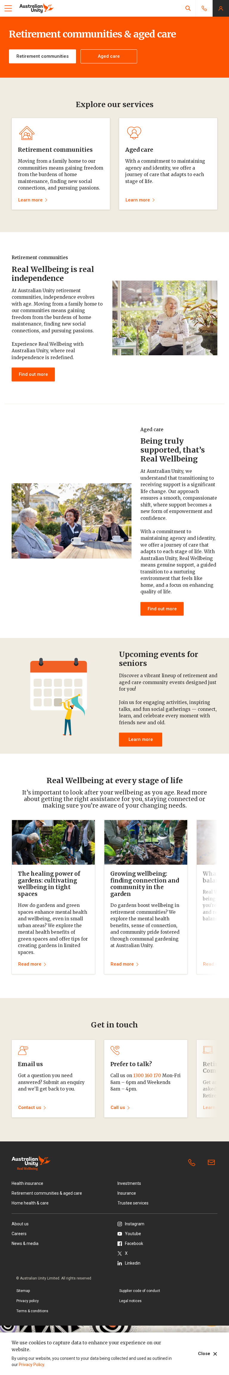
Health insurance (27, 1183)
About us (20, 1223)
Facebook (134, 1243)
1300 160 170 (147, 1075)
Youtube (133, 1233)
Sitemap (23, 1291)
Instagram (134, 1223)
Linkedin (132, 1263)
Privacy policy (27, 1301)
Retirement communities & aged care (47, 1193)
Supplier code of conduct (139, 1291)
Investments (129, 1183)
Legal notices (130, 1301)
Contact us (212, 1163)
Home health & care (30, 1203)
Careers (19, 1233)
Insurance (126, 1193)
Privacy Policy (31, 1364)
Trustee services (132, 1203)
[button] (188, 8)
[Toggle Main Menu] (8, 8)
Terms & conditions (32, 1311)
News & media (25, 1243)
